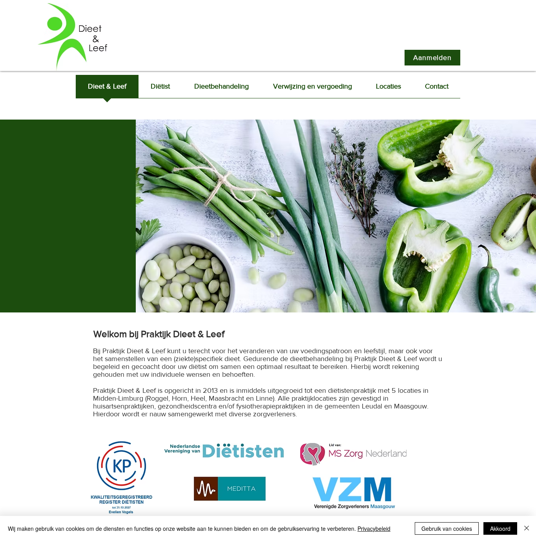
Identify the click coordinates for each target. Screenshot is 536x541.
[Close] (526, 528)
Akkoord (500, 528)
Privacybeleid (373, 528)
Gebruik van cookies (446, 528)
